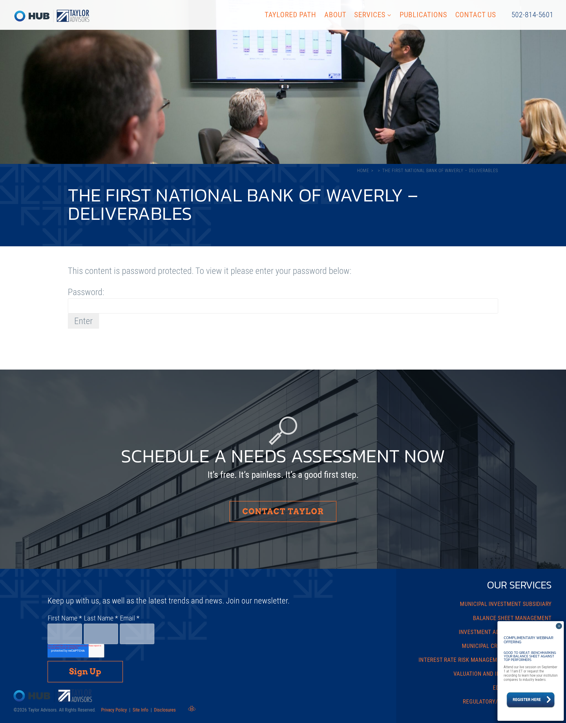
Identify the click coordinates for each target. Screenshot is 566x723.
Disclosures (165, 710)
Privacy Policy (114, 710)
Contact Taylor (283, 511)
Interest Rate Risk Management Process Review (485, 660)
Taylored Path (290, 14)
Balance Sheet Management (512, 618)
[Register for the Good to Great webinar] (531, 709)
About (335, 14)
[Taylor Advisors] (51, 16)
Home (363, 170)
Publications (423, 14)
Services (369, 14)
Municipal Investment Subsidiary (506, 604)
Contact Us (475, 14)
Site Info (140, 710)
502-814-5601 (532, 14)
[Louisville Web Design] (191, 709)
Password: (86, 292)
